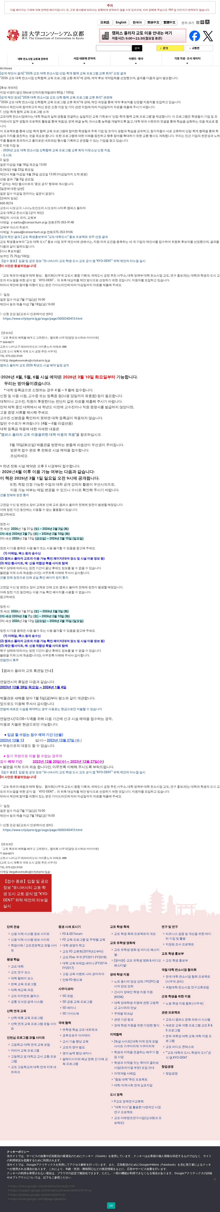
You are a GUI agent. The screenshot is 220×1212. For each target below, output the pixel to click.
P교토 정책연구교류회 (129, 1101)
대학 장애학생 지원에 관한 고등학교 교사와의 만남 (136, 1005)
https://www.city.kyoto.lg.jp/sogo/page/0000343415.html (42, 318)
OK (111, 1205)
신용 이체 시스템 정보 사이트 (30, 933)
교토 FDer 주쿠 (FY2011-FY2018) (85, 957)
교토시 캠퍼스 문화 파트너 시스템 (188, 1019)
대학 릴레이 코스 (22, 978)
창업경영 (168, 1066)
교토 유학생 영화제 (122, 943)
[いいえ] (214, 1179)
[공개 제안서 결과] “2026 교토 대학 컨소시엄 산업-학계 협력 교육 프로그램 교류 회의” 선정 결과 (63, 73)
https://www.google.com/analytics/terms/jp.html (42, 1186)
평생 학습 (13, 959)
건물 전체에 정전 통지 (14, 495)
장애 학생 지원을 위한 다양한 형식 (136, 1025)
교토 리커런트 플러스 (25, 996)
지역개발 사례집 (125, 1073)
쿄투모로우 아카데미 (76, 1035)
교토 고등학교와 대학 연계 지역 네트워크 (33, 1069)
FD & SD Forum (72, 933)
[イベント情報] (136, 63)
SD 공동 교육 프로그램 (77, 1001)
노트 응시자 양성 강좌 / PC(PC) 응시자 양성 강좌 (136, 984)
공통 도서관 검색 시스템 (27, 1001)
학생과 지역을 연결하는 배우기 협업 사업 (136, 1054)
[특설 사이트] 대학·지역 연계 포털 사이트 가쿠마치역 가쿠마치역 (136, 1044)
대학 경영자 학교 (74, 945)
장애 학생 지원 (119, 974)
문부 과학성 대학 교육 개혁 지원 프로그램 (189, 1038)
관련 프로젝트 (171, 1012)
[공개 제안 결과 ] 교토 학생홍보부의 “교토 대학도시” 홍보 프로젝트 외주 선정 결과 (54, 236)
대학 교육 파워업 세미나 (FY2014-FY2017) (85, 965)
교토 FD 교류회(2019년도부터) (83, 951)
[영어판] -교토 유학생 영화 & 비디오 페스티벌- (137, 963)
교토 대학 (17, 966)
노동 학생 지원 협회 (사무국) (184, 1003)
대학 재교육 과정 (22, 990)
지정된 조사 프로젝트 (180, 944)
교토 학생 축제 (119, 926)
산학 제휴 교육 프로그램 (27, 1017)
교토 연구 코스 (20, 972)
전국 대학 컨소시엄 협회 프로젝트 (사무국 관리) (188, 979)
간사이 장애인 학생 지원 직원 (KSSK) (133, 994)
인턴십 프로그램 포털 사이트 (26, 1037)
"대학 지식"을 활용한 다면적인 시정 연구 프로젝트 (137, 1109)
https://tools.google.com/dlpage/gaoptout (38, 1199)
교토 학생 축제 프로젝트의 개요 (135, 933)
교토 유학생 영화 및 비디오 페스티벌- (136, 952)
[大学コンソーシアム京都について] (33, 63)
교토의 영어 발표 (74, 1047)
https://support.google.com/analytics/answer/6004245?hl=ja (51, 1190)
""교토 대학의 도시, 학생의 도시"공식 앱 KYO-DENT (188, 1055)
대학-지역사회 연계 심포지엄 (133, 1085)
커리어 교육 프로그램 (25, 1050)
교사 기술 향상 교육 (76, 1041)
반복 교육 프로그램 (23, 984)
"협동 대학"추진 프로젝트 (131, 1079)
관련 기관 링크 (123, 1019)
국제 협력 (64, 1022)
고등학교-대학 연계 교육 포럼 (30, 1044)
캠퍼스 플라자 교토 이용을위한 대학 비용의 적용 (38, 435)
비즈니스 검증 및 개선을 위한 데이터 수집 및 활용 (188, 936)
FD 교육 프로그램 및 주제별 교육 (84, 939)
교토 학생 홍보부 (173, 953)
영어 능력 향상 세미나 (77, 1053)
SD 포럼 (68, 996)
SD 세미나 (69, 1007)
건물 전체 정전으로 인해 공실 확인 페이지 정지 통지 (34, 577)
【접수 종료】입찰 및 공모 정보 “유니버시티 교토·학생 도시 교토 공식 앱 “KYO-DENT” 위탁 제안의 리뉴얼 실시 (72, 261)
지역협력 (116, 1034)
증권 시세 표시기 (69, 926)
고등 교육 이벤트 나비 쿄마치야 (83, 974)
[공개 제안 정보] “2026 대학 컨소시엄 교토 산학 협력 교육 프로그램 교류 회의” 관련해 (56, 97)
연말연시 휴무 (9, 660)
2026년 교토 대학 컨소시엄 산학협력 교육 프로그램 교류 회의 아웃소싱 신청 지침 (56, 150)
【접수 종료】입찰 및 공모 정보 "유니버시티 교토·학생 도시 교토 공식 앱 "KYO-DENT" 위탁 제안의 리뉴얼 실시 (25, 893)
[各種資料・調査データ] (187, 63)
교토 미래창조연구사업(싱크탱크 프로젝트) (138, 1120)
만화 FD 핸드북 (72, 979)
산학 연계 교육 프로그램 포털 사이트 (33, 1026)
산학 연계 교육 (16, 1011)
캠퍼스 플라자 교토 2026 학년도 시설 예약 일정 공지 (34, 365)
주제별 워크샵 (123, 1013)
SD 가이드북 (71, 1013)
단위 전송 (13, 926)
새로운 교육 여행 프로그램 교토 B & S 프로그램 (189, 1028)
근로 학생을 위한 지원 (176, 996)
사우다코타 (65, 988)
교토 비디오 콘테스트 (180, 1046)
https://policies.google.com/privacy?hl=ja (37, 1194)
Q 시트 (7, 155)
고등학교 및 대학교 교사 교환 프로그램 (33, 1059)
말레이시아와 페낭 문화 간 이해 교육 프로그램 (85, 1061)
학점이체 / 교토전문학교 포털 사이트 (34, 948)
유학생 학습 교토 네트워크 (80, 1029)
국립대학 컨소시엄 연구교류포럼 (187, 987)
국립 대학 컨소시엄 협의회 (179, 969)
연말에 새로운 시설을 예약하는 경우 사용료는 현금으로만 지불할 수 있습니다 (51, 709)
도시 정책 (116, 1094)
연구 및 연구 (170, 926)
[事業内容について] (84, 63)
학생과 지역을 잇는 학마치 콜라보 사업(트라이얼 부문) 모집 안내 (136, 1065)
